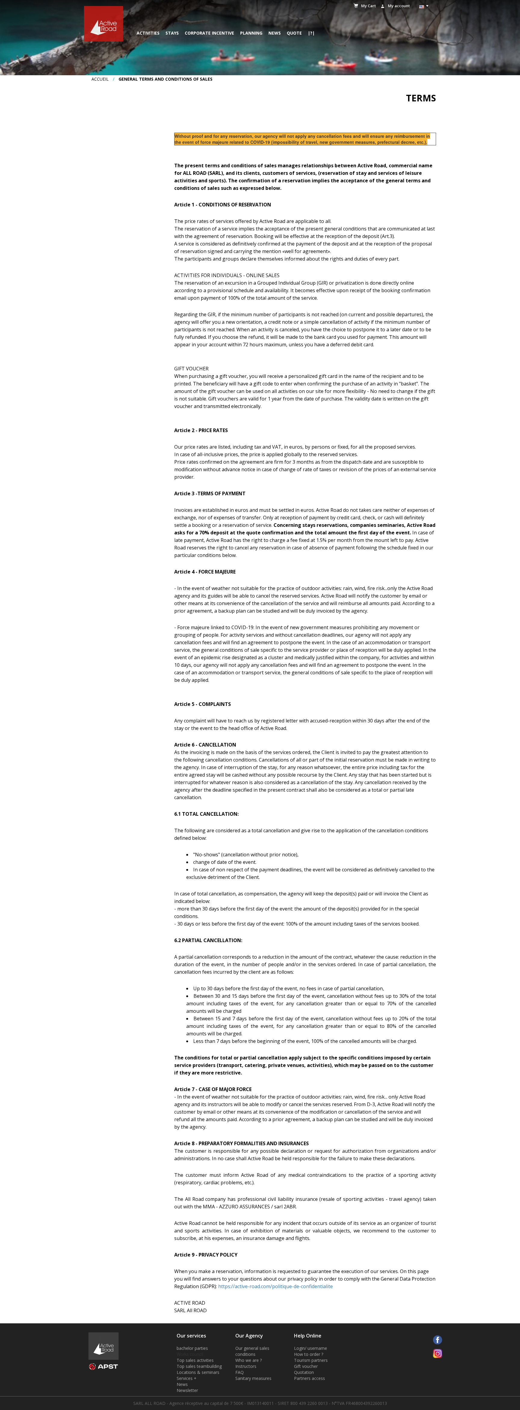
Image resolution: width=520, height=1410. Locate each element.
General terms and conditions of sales (165, 79)
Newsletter (187, 1390)
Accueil (100, 79)
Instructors (245, 1366)
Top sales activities (195, 1360)
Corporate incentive (209, 33)
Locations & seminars (198, 1372)
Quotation (304, 1372)
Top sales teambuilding (199, 1366)
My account (399, 5)
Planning (251, 33)
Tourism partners (311, 1360)
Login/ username (310, 1348)
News (274, 33)
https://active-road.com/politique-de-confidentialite (275, 1286)
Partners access (309, 1378)
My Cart (368, 5)
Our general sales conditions (252, 1351)
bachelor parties (192, 1348)
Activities (148, 33)
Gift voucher (306, 1366)
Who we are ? (248, 1360)
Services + (187, 1378)
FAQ (239, 1372)
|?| (311, 33)
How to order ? (308, 1354)
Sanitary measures (253, 1378)
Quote (294, 33)
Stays (172, 33)
